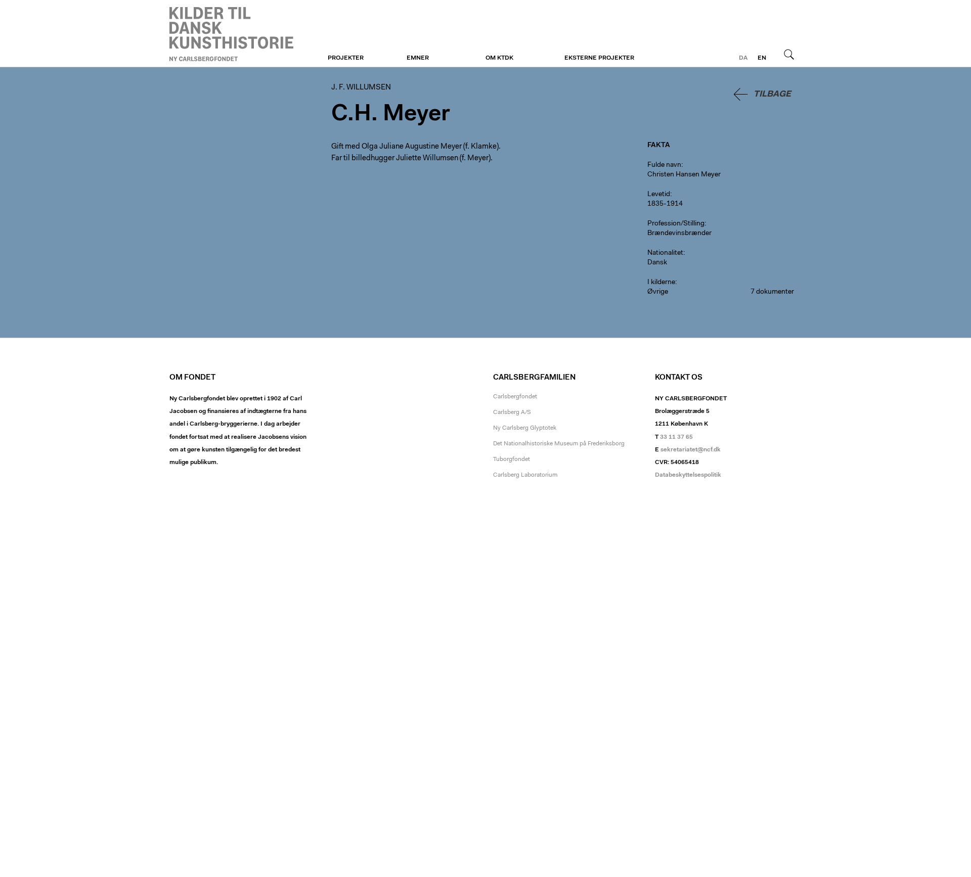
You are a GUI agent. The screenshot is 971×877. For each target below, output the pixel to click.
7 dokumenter (772, 292)
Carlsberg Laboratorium (525, 475)
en (762, 58)
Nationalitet (665, 253)
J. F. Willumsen (231, 34)
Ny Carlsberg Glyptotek (524, 428)
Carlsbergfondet (515, 397)
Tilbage (772, 94)
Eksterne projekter (599, 58)
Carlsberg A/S (512, 412)
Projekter (346, 58)
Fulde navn (664, 165)
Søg (789, 54)
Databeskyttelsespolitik (688, 475)
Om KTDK (499, 58)
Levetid (658, 194)
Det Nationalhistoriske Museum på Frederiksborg (559, 444)
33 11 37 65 (676, 437)
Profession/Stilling (675, 223)
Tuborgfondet (511, 459)
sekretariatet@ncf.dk (690, 450)
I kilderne (661, 282)
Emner (418, 58)
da (743, 58)
